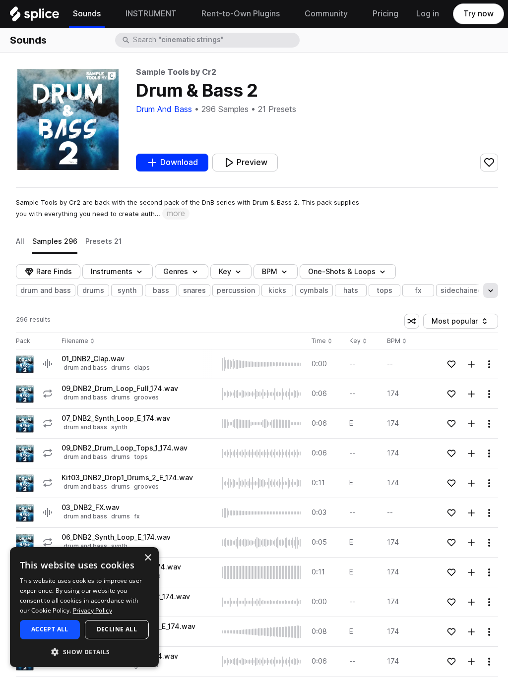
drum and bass (45, 290)
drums (93, 290)
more (176, 213)
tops (384, 290)
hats (350, 290)
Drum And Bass (164, 109)
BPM (269, 272)
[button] (84, 651)
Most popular (458, 323)
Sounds (28, 40)
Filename (75, 341)
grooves (146, 397)
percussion (236, 290)
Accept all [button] (49, 629)
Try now (478, 13)
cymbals (314, 290)
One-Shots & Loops (342, 272)
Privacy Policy (92, 610)
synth (127, 290)
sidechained (461, 290)
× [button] (147, 558)
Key (359, 341)
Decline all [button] (117, 629)
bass (161, 290)
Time (322, 341)
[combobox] (215, 40)
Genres (175, 272)
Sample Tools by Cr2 (176, 72)
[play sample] (262, 364)
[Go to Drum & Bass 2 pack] (25, 364)
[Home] (34, 16)
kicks (277, 290)
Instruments (111, 272)
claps (142, 367)
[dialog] (84, 607)
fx (418, 290)
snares (194, 290)
